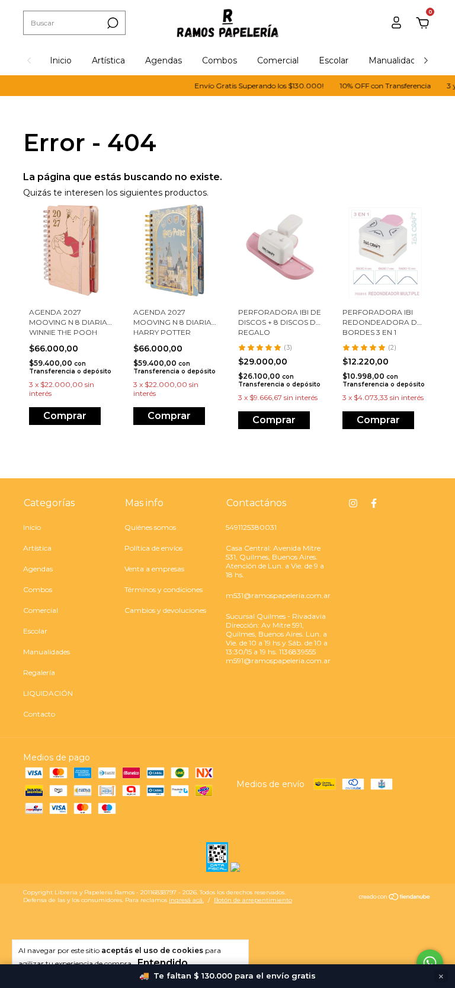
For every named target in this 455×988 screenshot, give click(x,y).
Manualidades (397, 60)
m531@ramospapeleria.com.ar (278, 595)
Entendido (162, 962)
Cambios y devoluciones (165, 610)
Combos (219, 60)
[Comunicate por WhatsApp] (429, 962)
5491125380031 (251, 527)
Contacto (39, 713)
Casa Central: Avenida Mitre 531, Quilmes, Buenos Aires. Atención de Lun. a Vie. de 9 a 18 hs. (275, 561)
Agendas (163, 60)
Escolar (333, 60)
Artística (108, 60)
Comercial (278, 60)
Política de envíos (153, 547)
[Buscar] (112, 23)
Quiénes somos (150, 527)
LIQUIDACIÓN (48, 693)
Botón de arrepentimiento (253, 900)
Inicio (61, 60)
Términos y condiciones (163, 589)
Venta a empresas (154, 568)
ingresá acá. (186, 900)
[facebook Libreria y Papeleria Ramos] (374, 503)
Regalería (39, 672)
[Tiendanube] (395, 898)
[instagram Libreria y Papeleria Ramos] (353, 503)
